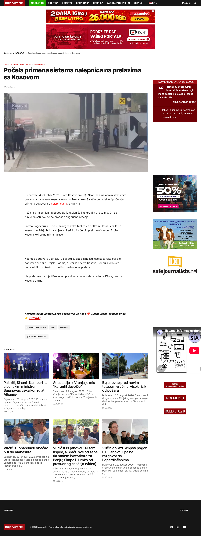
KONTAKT (184, 510)
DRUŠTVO (19, 53)
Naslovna (8, 53)
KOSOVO (16, 64)
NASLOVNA (24, 64)
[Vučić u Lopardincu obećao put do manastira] (26, 431)
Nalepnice (64, 327)
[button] (195, 3)
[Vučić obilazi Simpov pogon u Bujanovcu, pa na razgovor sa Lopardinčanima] (125, 431)
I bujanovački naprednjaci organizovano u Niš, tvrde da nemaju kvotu (178, 113)
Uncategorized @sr (37, 64)
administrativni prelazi (36, 327)
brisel (53, 327)
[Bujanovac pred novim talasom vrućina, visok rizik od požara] (125, 366)
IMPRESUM (8, 510)
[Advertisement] (76, 182)
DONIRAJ (34, 318)
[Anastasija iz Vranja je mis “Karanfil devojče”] (76, 366)
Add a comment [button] (38, 337)
